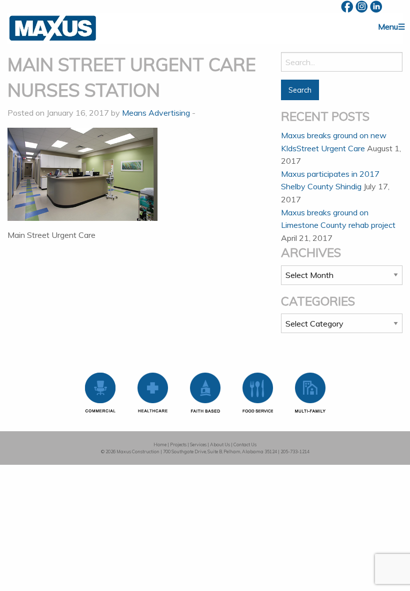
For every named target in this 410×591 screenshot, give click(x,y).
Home (160, 444)
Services (198, 444)
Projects (178, 444)
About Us (220, 444)
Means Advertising (156, 113)
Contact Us (245, 444)
